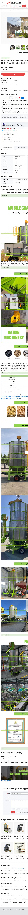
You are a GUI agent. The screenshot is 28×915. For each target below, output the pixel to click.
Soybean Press (19, 899)
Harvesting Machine (6, 886)
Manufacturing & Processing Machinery (12, 9)
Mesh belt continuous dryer (19, 870)
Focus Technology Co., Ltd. (17, 909)
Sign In (3, 141)
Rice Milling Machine (18, 889)
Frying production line (5, 873)
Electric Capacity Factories (21, 895)
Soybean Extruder (6, 902)
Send (13, 812)
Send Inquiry (13, 74)
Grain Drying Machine (6, 889)
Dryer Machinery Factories (7, 899)
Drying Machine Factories (7, 895)
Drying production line (6, 870)
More (2, 904)
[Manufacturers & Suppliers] (14, 2)
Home (2, 9)
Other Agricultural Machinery (20, 886)
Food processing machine (19, 873)
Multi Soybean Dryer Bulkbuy (19, 902)
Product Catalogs (20, 868)
